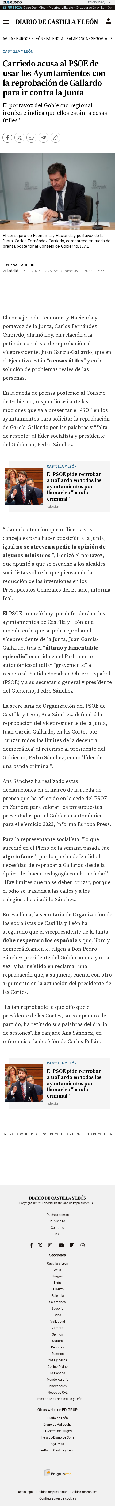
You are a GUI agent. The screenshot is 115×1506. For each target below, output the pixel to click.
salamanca (77, 38)
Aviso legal (26, 1492)
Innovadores (58, 1386)
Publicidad (57, 1221)
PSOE (35, 1134)
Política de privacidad (52, 1492)
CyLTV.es (57, 1444)
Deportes (57, 1347)
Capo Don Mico (34, 7)
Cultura (57, 1341)
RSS (57, 1234)
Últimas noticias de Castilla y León (57, 1399)
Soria (57, 1315)
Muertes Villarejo (61, 7)
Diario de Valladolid (57, 1424)
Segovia (57, 1309)
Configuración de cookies (57, 1498)
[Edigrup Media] (57, 1472)
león (38, 38)
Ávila (57, 1270)
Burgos (57, 1276)
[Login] (108, 21)
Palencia (57, 1296)
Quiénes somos (58, 1215)
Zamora (57, 1328)
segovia (99, 38)
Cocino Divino (58, 1367)
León (57, 1283)
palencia (54, 38)
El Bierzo (57, 1289)
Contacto (57, 1228)
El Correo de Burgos (57, 1431)
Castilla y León (18, 51)
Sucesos (58, 1354)
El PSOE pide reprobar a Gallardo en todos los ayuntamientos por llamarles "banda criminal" (74, 487)
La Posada (57, 1373)
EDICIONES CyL (97, 2)
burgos (23, 38)
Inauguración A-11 (90, 7)
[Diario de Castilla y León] (57, 21)
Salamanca (57, 1302)
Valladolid (19, 1134)
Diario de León (57, 1418)
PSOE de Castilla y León (60, 1134)
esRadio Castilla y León (57, 1450)
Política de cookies (83, 1492)
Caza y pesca (57, 1360)
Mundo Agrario (57, 1380)
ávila (8, 38)
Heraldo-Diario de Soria (57, 1437)
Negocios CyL (57, 1392)
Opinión (57, 1334)
